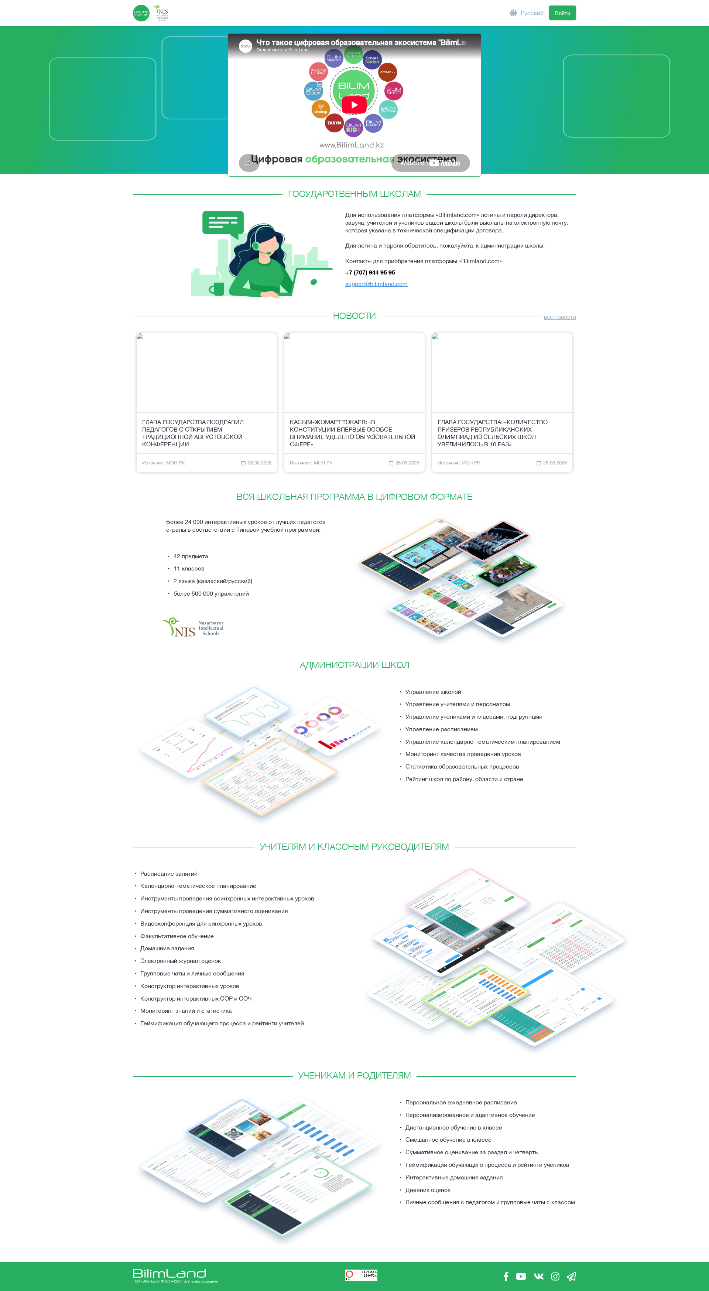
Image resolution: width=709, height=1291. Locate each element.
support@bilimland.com (376, 283)
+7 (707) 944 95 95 (370, 272)
